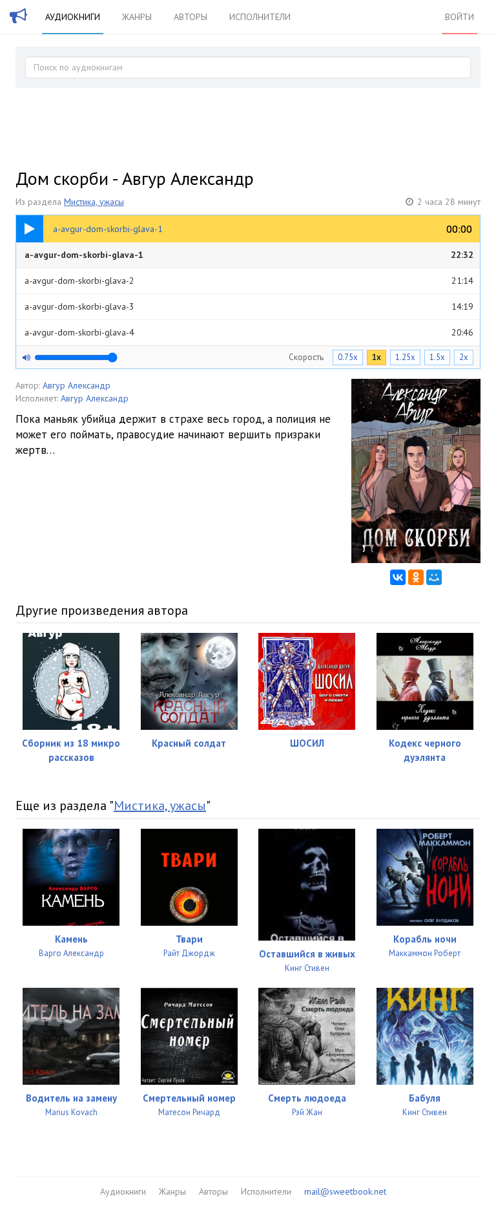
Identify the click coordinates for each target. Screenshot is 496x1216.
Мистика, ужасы (94, 202)
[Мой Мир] (434, 577)
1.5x (437, 357)
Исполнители (260, 17)
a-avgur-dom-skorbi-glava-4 (249, 332)
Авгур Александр (76, 385)
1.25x (405, 357)
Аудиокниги (72, 17)
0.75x (348, 357)
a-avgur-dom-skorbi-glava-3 (249, 306)
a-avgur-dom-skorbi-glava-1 (249, 255)
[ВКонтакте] (398, 577)
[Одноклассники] (416, 577)
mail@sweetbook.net (345, 1191)
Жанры (137, 17)
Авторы (190, 17)
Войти (459, 17)
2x (463, 357)
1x (376, 357)
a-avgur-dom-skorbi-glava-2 (249, 280)
